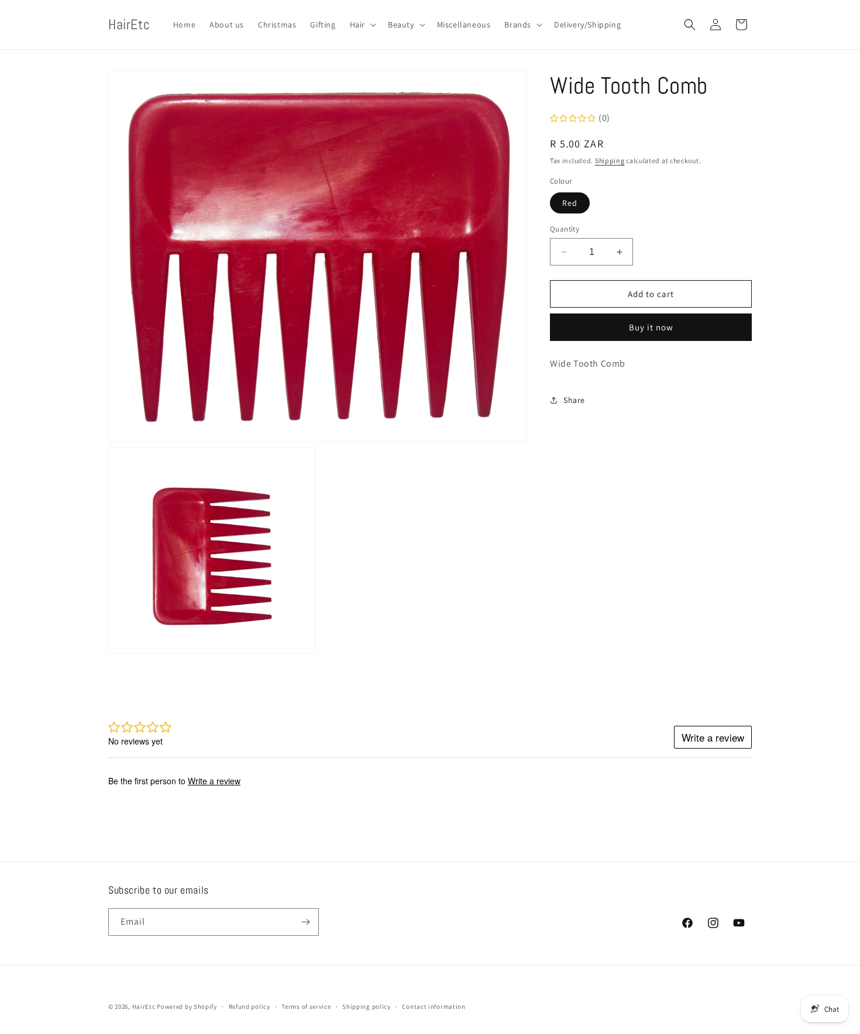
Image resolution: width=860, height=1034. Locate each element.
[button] (362, 24)
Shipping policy (366, 1006)
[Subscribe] (305, 922)
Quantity (564, 229)
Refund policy (249, 1006)
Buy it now (651, 327)
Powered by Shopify (187, 1006)
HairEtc (144, 1006)
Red (569, 203)
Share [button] (574, 399)
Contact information (433, 1006)
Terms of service (306, 1006)
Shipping (610, 160)
